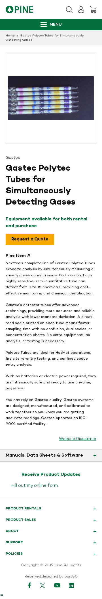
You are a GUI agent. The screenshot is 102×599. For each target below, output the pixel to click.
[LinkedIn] (72, 585)
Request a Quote (29, 239)
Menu (56, 24)
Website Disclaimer (77, 439)
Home (10, 36)
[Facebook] (29, 585)
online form (46, 486)
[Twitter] (43, 585)
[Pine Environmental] (19, 9)
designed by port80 (60, 576)
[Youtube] (57, 585)
